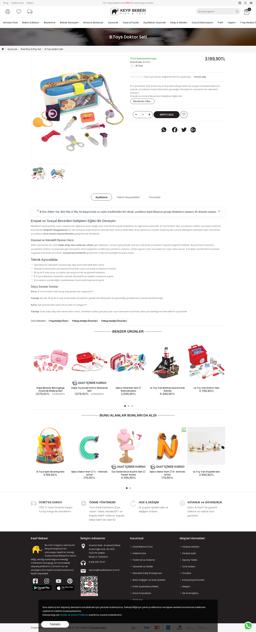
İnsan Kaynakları (142, 593)
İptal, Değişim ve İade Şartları (149, 580)
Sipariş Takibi (189, 560)
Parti (220, 22)
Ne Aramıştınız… (191, 593)
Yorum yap (199, 76)
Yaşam (232, 22)
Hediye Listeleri (190, 546)
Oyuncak (113, 22)
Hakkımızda (17, 2)
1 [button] (124, 405)
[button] (7, 11)
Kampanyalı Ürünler (193, 580)
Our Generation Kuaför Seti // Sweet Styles (128, 473)
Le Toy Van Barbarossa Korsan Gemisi (167, 389)
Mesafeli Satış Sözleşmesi (147, 573)
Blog (5, 2)
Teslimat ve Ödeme (144, 560)
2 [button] (128, 405)
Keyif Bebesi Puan (143, 546)
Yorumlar (155, 197)
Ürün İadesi (188, 566)
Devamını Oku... (142, 101)
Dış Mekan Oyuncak (154, 22)
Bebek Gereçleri (69, 22)
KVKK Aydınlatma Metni (145, 586)
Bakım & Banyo (31, 22)
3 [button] (131, 405)
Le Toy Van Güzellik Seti (206, 471)
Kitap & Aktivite (178, 22)
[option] (78, 109)
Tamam (55, 624)
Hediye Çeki (189, 553)
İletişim (30, 2)
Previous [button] (39, 109)
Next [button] (117, 109)
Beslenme (50, 22)
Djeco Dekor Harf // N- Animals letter (167, 473)
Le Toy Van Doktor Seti (206, 387)
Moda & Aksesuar (93, 22)
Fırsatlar (186, 573)
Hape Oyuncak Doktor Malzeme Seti (89, 389)
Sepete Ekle (166, 114)
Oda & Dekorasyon (203, 22)
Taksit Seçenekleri (128, 197)
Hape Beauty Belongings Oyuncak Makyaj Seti (50, 389)
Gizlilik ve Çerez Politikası (74, 615)
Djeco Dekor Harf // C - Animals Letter (89, 473)
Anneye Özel (10, 22)
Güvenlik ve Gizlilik (143, 566)
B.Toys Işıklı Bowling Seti (50, 471)
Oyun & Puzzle (131, 22)
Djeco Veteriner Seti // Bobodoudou (128, 389)
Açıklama (101, 197)
